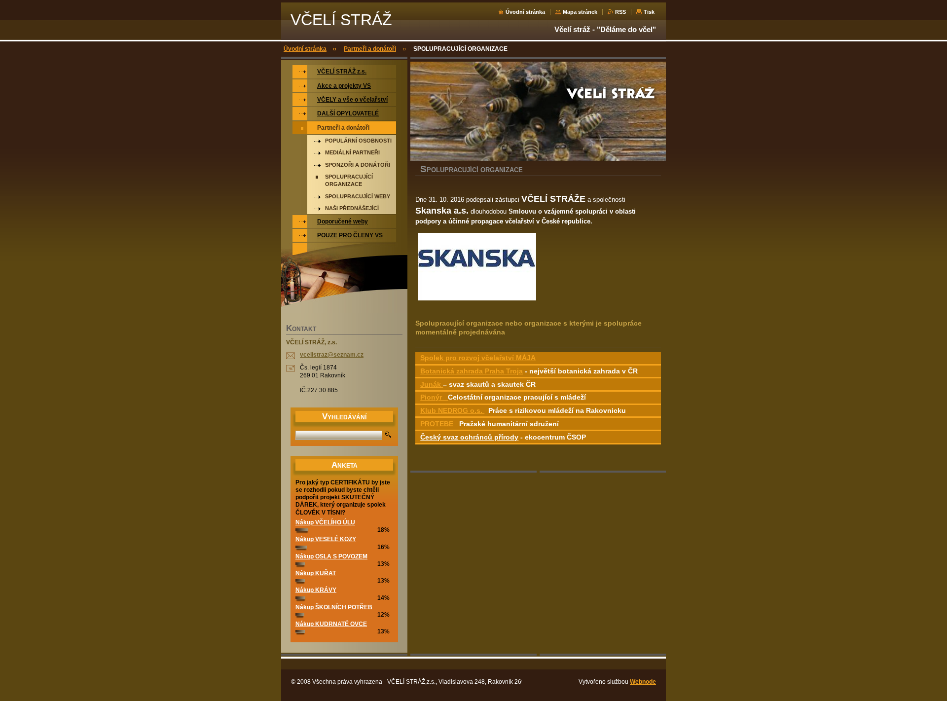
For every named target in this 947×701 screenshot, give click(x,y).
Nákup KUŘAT (315, 573)
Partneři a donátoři (370, 49)
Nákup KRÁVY (315, 590)
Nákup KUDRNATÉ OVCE (331, 624)
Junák (431, 384)
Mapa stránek (580, 12)
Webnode (643, 682)
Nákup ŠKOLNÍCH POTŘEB (333, 607)
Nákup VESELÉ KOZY (325, 539)
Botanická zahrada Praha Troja (471, 371)
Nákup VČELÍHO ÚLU (325, 522)
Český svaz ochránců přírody (469, 437)
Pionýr (434, 397)
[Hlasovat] (301, 529)
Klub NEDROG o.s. (452, 410)
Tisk (649, 12)
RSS (620, 12)
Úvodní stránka (525, 12)
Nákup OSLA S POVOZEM (331, 556)
